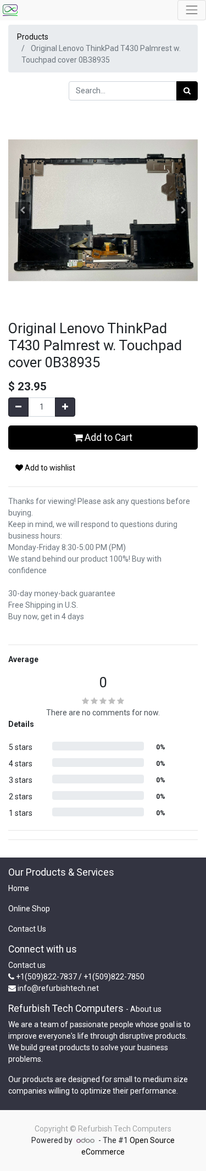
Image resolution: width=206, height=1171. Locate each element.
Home (18, 888)
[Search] (187, 90)
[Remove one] (18, 407)
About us (146, 1009)
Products (32, 36)
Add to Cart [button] (107, 437)
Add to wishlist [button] (49, 467)
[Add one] (65, 407)
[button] (22, 210)
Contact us (27, 965)
